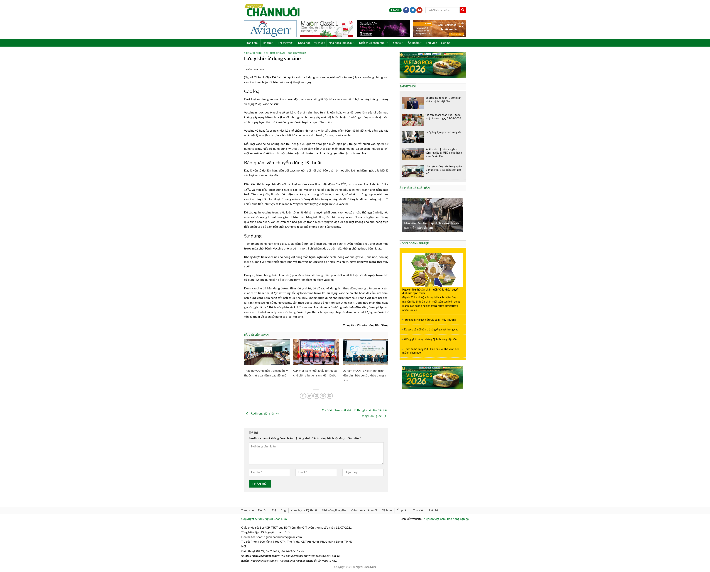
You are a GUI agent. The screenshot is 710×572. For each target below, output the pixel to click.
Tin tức (267, 42)
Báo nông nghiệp (458, 518)
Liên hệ (445, 42)
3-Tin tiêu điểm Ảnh (275, 53)
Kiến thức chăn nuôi (372, 42)
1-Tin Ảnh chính (253, 53)
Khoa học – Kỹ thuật (311, 42)
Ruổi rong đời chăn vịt (264, 413)
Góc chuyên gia (297, 53)
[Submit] (463, 10)
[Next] (464, 214)
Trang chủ (252, 42)
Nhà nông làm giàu (341, 42)
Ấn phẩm (414, 42)
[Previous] (401, 214)
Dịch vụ (397, 42)
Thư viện (431, 42)
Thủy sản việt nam (434, 518)
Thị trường (285, 42)
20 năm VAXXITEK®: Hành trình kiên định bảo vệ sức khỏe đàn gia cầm (364, 375)
